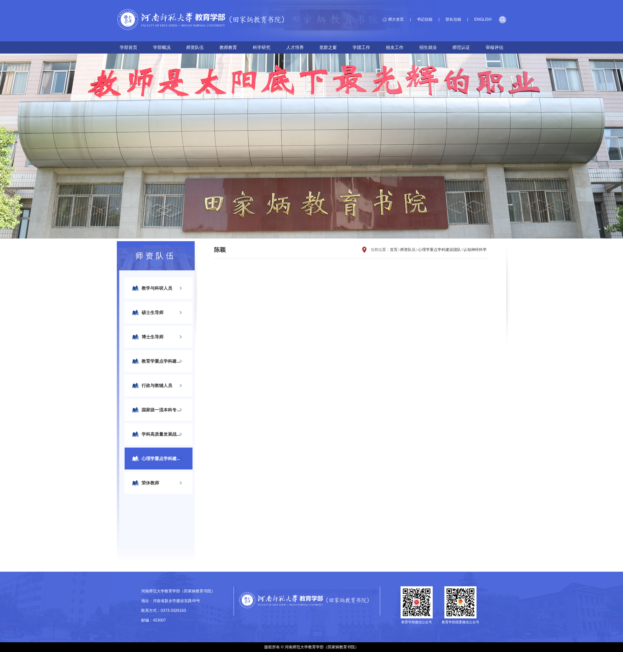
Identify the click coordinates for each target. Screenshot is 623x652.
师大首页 (396, 19)
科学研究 (261, 47)
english (483, 19)
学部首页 (128, 47)
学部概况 (162, 47)
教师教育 (228, 47)
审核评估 (494, 47)
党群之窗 (328, 47)
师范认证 (461, 47)
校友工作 (394, 47)
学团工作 (361, 47)
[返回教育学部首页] (204, 21)
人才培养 (295, 47)
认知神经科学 (475, 250)
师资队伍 (195, 47)
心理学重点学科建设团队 (439, 250)
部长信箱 (453, 19)
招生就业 (428, 47)
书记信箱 (424, 19)
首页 (394, 250)
